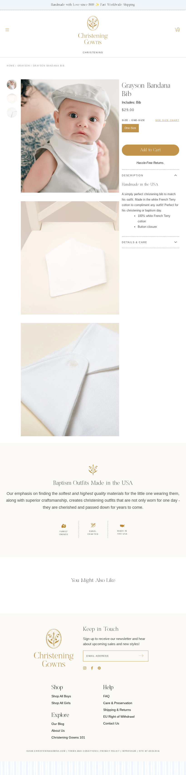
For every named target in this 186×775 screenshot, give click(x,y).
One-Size (130, 128)
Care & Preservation (117, 703)
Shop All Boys (61, 696)
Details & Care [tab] (134, 242)
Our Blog (57, 724)
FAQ (106, 696)
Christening (93, 52)
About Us (58, 730)
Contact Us (111, 723)
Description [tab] (132, 175)
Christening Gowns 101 (68, 737)
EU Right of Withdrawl (119, 716)
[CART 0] (178, 29)
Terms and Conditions (83, 751)
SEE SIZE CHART (167, 120)
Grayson (23, 66)
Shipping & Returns (117, 710)
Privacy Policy (110, 751)
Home (11, 66)
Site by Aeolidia (149, 751)
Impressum (129, 751)
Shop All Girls (61, 703)
